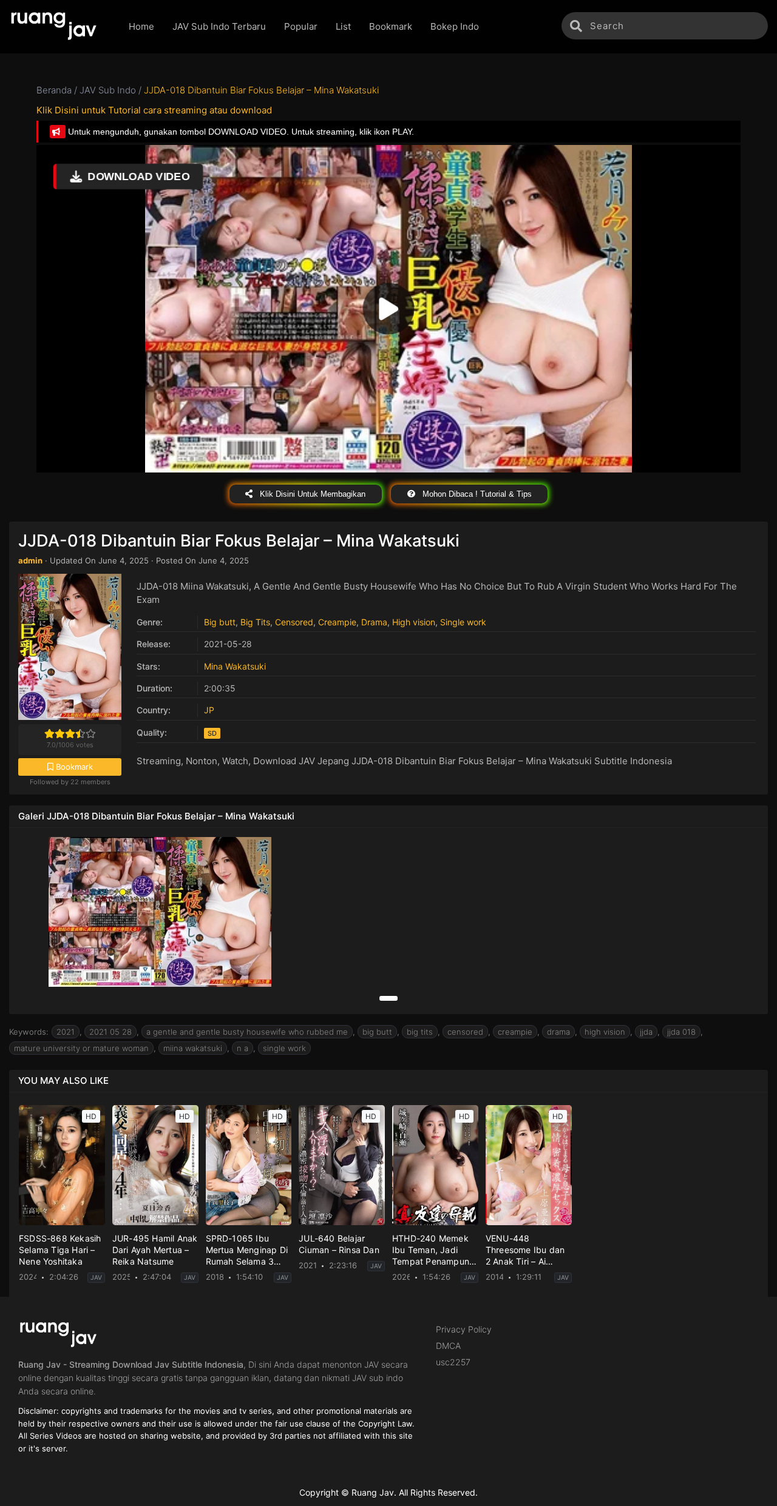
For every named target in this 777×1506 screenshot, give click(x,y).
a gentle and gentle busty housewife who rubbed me (247, 1032)
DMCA (448, 1345)
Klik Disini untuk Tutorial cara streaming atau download (154, 110)
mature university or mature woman (81, 1048)
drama (558, 1032)
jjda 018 (681, 1032)
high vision (605, 1032)
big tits (420, 1032)
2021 (65, 1032)
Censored (294, 622)
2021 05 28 (110, 1032)
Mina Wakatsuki (235, 666)
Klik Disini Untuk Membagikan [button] (311, 494)
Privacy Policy (464, 1329)
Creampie (337, 622)
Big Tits (255, 622)
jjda (646, 1032)
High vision (413, 622)
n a (242, 1048)
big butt (377, 1032)
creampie (515, 1032)
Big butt (220, 622)
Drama (374, 622)
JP (209, 710)
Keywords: (29, 1032)
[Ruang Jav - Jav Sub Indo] (59, 26)
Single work (463, 622)
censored (465, 1032)
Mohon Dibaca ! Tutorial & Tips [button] (476, 494)
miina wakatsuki (192, 1048)
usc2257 (453, 1362)
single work (284, 1048)
